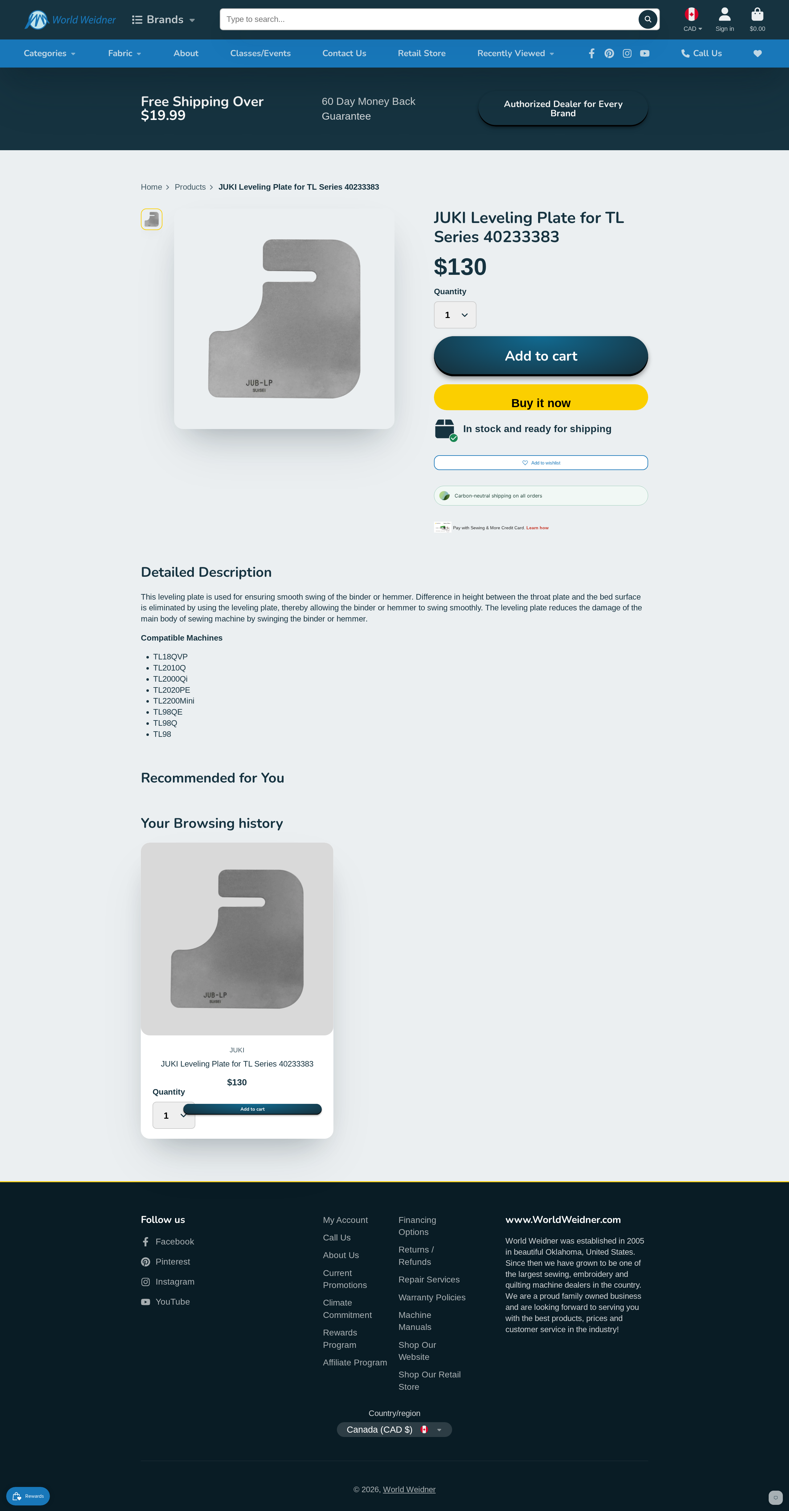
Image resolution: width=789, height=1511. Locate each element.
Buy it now (541, 403)
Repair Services (429, 1279)
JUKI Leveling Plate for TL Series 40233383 (237, 991)
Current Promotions (345, 1279)
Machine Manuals (415, 1321)
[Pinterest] (609, 53)
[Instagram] (627, 53)
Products (190, 187)
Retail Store (422, 53)
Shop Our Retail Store (430, 1380)
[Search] (648, 19)
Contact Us (344, 53)
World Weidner (409, 1489)
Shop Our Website (417, 1351)
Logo (70, 19)
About (186, 53)
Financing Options (417, 1226)
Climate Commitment (347, 1308)
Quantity (450, 291)
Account (725, 19)
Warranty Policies (432, 1297)
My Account (345, 1220)
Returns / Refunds (416, 1255)
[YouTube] (645, 53)
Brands (165, 19)
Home (151, 187)
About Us (341, 1255)
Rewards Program (340, 1338)
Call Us (707, 53)
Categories (45, 53)
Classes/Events (260, 53)
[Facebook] (592, 53)
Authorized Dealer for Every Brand (563, 108)
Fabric (120, 53)
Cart (757, 19)
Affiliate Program (355, 1362)
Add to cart (541, 356)
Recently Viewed (511, 53)
